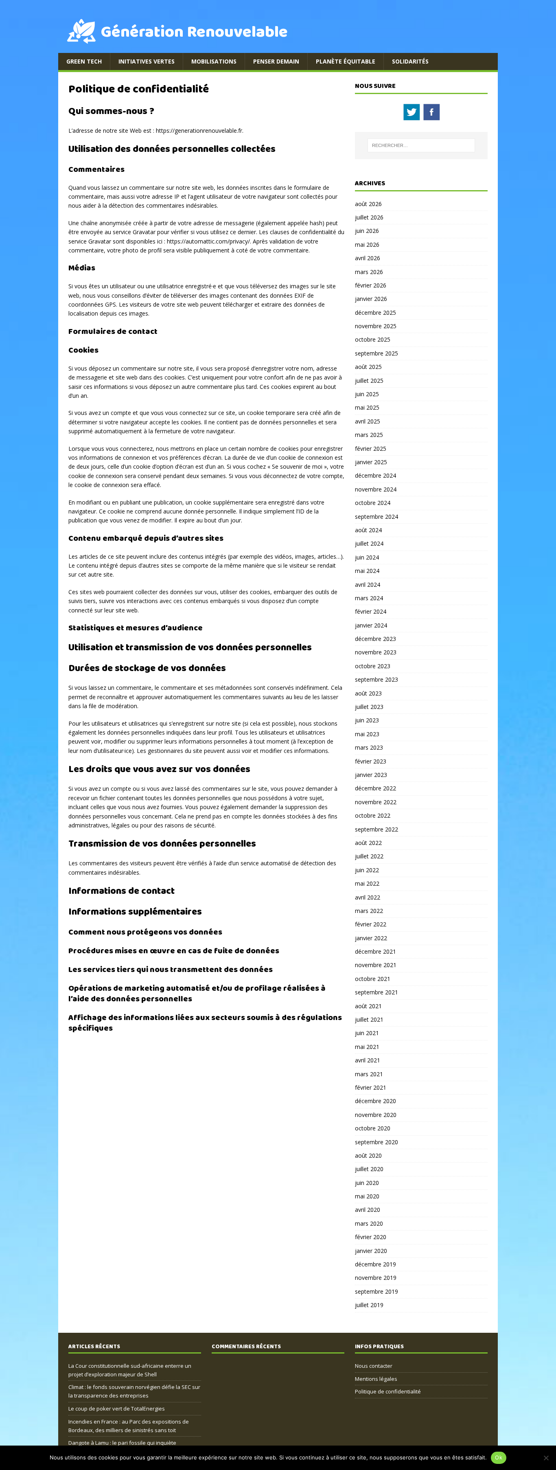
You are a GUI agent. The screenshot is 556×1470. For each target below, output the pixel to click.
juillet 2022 (369, 856)
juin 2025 (367, 394)
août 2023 (368, 693)
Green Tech (84, 61)
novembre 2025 (375, 326)
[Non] (546, 1458)
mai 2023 (367, 734)
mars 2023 (369, 747)
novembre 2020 (375, 1115)
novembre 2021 (375, 965)
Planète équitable (345, 61)
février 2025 (370, 448)
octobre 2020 (372, 1128)
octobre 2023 (372, 666)
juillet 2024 (369, 543)
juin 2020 (367, 1183)
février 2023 (370, 761)
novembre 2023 (375, 652)
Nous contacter (373, 1365)
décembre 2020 (375, 1101)
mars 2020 (369, 1223)
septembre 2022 (376, 829)
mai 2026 (367, 244)
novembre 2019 (375, 1277)
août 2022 (368, 843)
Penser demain (276, 61)
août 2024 (368, 530)
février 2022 (370, 924)
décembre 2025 (375, 312)
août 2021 (368, 1006)
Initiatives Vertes (146, 61)
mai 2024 (367, 571)
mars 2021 (369, 1074)
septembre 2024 (376, 516)
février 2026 (370, 285)
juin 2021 (367, 1033)
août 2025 (368, 367)
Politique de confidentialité (388, 1391)
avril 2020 (367, 1209)
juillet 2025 (369, 380)
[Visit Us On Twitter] (411, 117)
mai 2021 (367, 1047)
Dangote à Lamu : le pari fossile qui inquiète (122, 1442)
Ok (498, 1457)
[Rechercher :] (421, 145)
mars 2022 (369, 911)
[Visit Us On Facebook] (431, 117)
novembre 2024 (375, 489)
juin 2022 (367, 870)
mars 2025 (369, 435)
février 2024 (370, 611)
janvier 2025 (371, 462)
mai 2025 (367, 407)
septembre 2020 (376, 1142)
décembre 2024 (375, 475)
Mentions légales (376, 1378)
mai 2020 (367, 1196)
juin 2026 (367, 231)
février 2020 (370, 1237)
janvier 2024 (371, 625)
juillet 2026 (369, 217)
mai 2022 (367, 883)
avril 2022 (367, 897)
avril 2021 (367, 1060)
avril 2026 (367, 258)
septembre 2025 (376, 353)
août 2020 (368, 1155)
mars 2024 (369, 598)
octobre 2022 (372, 815)
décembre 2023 (375, 639)
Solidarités (410, 61)
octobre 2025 (372, 339)
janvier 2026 (371, 299)
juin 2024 (367, 557)
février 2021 (370, 1087)
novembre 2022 (375, 802)
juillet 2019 (369, 1305)
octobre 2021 (372, 979)
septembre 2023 (376, 679)
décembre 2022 (375, 788)
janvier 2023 (371, 775)
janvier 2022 (371, 938)
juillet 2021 (369, 1019)
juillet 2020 (369, 1169)
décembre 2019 (375, 1264)
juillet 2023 (369, 707)
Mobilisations (213, 61)
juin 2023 (367, 720)
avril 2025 (367, 421)
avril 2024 (367, 584)
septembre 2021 (376, 992)
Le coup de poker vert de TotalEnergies (116, 1408)
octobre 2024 (372, 503)
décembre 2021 (375, 951)
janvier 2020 (371, 1251)
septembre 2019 (376, 1291)
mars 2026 (369, 272)
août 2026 (368, 204)
